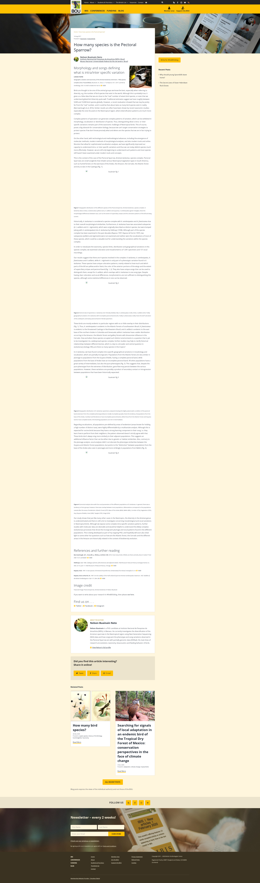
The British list (95, 866)
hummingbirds (77, 738)
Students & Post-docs (97, 863)
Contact (93, 869)
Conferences (75, 860)
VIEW (104, 85)
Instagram (100, 606)
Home (76, 32)
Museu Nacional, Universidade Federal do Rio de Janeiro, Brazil (104, 61)
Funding (74, 863)
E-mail (108, 673)
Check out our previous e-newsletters (85, 841)
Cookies (134, 863)
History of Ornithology (95, 736)
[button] (162, 2)
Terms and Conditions (109, 846)
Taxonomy (83, 39)
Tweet (81, 673)
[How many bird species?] (90, 692)
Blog (72, 866)
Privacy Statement (137, 857)
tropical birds (91, 39)
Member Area (115, 857)
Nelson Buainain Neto (103, 623)
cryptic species (83, 736)
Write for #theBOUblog (169, 60)
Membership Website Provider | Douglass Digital (85, 878)
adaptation (127, 767)
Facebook (89, 606)
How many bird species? (85, 727)
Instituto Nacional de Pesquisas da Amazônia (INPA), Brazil (102, 59)
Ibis (72, 857)
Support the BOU (116, 863)
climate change (135, 767)
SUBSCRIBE (116, 834)
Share (94, 673)
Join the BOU (115, 860)
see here (130, 594)
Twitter (78, 606)
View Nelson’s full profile (101, 647)
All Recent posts (112, 782)
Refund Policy (136, 860)
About (93, 860)
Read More (77, 742)
